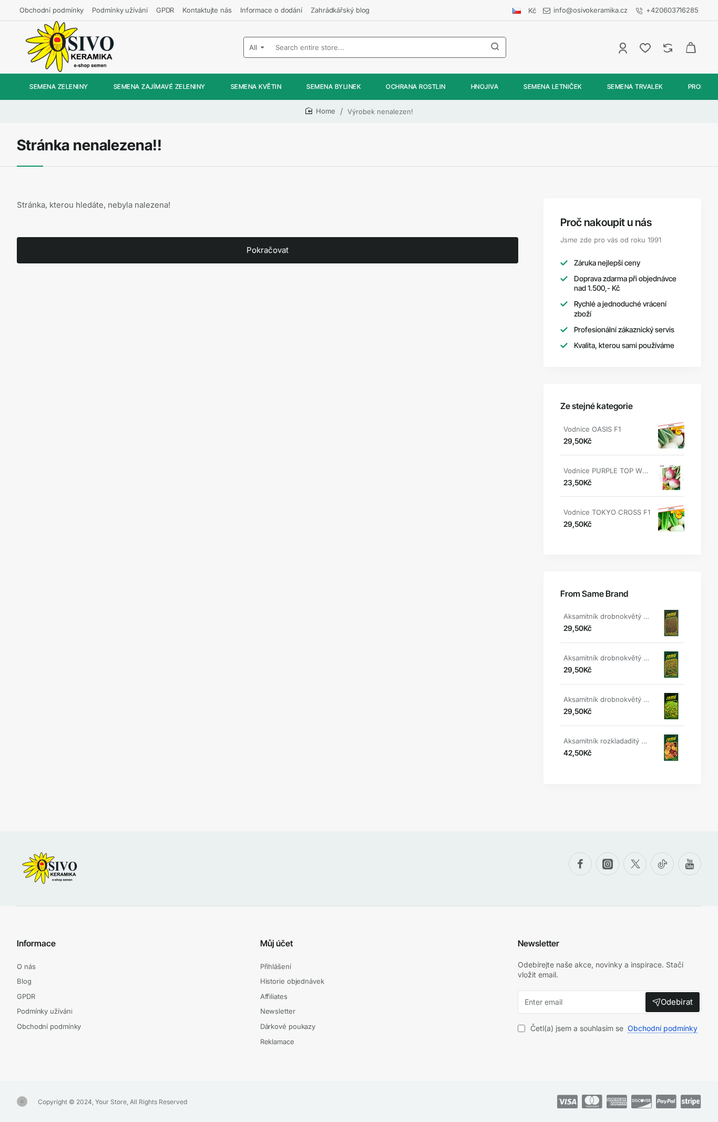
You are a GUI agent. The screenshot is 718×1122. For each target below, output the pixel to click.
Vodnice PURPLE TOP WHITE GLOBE (607, 470)
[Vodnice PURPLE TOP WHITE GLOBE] (671, 477)
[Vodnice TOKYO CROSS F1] (671, 518)
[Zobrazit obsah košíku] (690, 47)
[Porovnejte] (669, 47)
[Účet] (623, 47)
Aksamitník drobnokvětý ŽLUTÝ (607, 699)
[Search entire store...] (495, 47)
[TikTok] (662, 863)
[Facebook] (580, 863)
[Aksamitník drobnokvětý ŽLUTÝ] (671, 706)
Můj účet (276, 943)
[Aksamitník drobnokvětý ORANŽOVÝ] (671, 664)
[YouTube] (689, 863)
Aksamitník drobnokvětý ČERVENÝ (607, 616)
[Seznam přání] (646, 47)
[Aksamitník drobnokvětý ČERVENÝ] (671, 623)
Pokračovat (268, 250)
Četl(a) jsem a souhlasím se (613, 1028)
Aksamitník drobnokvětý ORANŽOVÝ (607, 658)
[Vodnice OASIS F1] (671, 435)
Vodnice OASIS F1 (592, 429)
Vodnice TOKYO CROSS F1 (606, 512)
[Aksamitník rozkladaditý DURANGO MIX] (671, 748)
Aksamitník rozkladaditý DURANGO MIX (607, 741)
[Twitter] (635, 863)
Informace (36, 943)
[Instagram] (607, 863)
